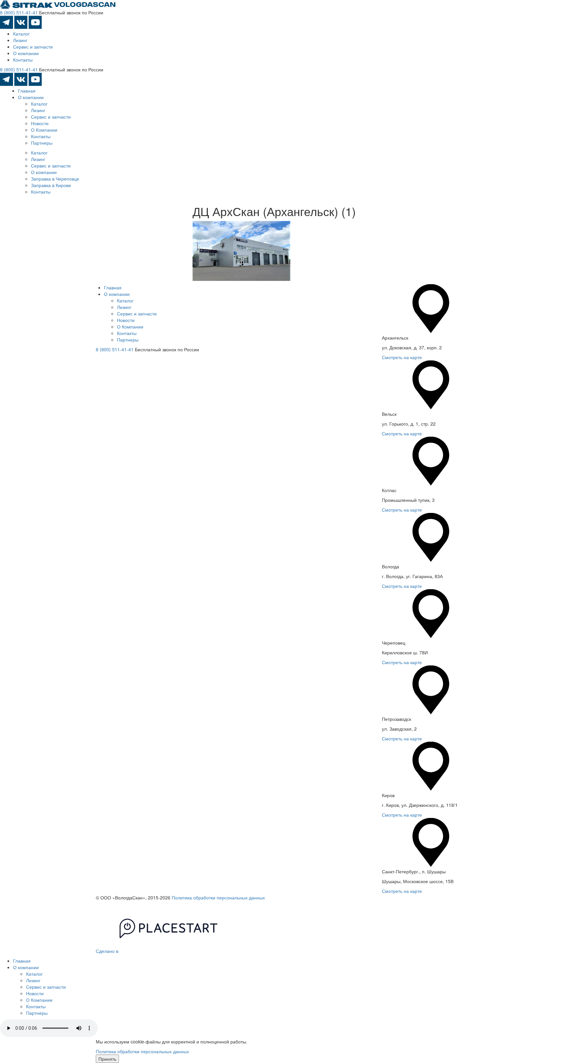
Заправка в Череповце (55, 178)
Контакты (23, 59)
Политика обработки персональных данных (218, 897)
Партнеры (41, 142)
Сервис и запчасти (33, 46)
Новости (40, 123)
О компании (26, 53)
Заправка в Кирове (51, 185)
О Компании (44, 129)
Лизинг (20, 40)
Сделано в (108, 951)
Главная (27, 90)
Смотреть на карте (402, 357)
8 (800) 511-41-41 (19, 12)
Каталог (21, 33)
